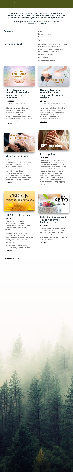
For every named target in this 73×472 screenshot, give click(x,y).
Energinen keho (44, 34)
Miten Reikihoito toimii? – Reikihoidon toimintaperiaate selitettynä (17, 94)
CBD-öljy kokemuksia (46, 60)
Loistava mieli (43, 37)
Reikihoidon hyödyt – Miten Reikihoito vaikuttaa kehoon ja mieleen (52, 94)
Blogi (40, 31)
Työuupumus (43, 40)
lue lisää (8, 124)
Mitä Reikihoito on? (45, 54)
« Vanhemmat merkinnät (13, 258)
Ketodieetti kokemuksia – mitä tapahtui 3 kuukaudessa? (53, 220)
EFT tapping (43, 57)
